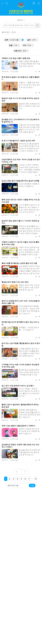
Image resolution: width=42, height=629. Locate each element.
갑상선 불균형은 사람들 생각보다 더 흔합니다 (29, 184)
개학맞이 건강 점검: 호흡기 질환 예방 (16, 58)
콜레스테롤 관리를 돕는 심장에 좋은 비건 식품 (19, 263)
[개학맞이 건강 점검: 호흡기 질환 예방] (10, 65)
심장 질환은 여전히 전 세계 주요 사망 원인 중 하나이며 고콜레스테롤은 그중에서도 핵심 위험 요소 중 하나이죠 (29, 269)
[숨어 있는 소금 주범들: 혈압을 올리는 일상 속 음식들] (10, 352)
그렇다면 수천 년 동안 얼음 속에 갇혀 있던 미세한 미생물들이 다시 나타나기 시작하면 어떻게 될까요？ (29, 128)
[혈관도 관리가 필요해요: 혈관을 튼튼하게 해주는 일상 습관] (10, 413)
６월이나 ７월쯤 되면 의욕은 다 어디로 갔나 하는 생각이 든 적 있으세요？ (29, 84)
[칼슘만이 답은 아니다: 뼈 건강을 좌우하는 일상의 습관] (10, 107)
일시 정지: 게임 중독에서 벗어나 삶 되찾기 (18, 385)
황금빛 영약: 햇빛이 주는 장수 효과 (15, 282)
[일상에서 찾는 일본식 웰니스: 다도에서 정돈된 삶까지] (10, 229)
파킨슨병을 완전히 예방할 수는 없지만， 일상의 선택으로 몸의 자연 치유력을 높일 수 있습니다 (29, 309)
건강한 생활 (14, 71)
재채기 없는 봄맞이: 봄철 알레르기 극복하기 (18, 425)
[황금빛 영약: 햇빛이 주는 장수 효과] (10, 288)
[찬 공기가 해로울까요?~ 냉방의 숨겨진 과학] (10, 147)
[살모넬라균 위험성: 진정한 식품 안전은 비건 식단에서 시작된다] (10, 453)
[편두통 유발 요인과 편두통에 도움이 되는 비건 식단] (10, 331)
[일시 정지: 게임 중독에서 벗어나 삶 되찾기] (10, 392)
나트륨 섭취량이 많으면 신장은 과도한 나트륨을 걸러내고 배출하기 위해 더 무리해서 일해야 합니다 (29, 352)
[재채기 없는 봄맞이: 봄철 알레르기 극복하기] (10, 432)
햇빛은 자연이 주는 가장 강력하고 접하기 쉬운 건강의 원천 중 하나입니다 (29, 287)
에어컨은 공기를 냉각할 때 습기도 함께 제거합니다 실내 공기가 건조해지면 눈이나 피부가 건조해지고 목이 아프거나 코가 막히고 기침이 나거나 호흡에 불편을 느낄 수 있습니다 (29, 150)
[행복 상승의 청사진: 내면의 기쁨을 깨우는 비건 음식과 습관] (10, 208)
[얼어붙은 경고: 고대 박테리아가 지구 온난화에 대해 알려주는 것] (10, 128)
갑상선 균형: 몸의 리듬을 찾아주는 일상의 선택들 (20, 181)
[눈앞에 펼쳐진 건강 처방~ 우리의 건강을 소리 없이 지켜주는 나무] (10, 168)
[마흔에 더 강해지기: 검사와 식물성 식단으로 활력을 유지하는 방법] (10, 251)
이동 (32, 485)
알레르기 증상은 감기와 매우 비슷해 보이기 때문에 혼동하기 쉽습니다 (29, 431)
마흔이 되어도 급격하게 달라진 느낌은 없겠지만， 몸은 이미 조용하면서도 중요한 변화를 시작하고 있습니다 (29, 252)
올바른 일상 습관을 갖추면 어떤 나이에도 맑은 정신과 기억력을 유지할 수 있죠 (29, 372)
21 (36, 478)
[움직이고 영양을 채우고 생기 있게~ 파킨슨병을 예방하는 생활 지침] (10, 309)
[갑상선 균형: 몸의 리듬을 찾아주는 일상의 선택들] (10, 187)
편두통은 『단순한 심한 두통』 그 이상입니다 (29, 328)
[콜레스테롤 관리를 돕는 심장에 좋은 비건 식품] (10, 269)
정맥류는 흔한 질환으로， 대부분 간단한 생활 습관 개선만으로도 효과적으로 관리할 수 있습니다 (29, 413)
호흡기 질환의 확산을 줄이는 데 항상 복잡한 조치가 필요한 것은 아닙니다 (29, 63)
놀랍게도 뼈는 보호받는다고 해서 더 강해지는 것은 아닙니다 (29, 106)
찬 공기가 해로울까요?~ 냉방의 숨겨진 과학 (18, 140)
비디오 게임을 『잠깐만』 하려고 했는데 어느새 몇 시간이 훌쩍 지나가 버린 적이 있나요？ (29, 392)
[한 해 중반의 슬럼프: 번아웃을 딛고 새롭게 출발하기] (10, 86)
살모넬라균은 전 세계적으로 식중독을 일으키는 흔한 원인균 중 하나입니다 (29, 452)
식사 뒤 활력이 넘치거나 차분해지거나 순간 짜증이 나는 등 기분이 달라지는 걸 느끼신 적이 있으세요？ (29, 208)
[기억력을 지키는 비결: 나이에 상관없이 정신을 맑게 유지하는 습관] (10, 373)
